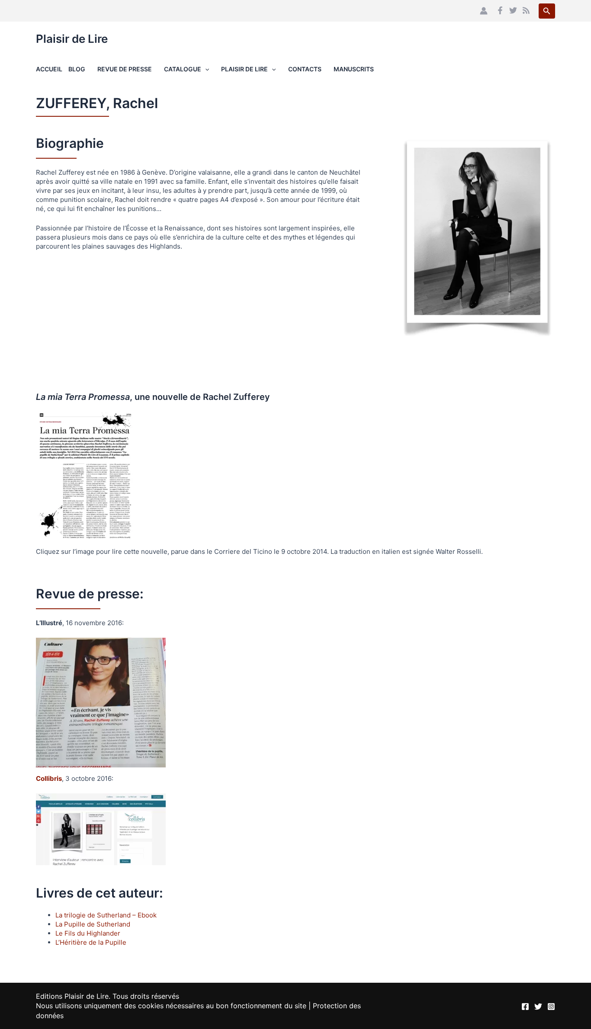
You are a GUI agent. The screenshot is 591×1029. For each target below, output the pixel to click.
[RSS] (526, 10)
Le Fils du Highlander (87, 933)
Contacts (304, 69)
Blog (76, 69)
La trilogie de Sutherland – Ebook (106, 915)
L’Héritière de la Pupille (90, 942)
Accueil (49, 69)
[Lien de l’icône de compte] (484, 11)
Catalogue (182, 69)
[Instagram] (551, 1006)
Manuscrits (354, 69)
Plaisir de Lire (72, 38)
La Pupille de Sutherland (92, 924)
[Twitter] (513, 10)
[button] (547, 11)
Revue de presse (124, 69)
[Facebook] (500, 10)
